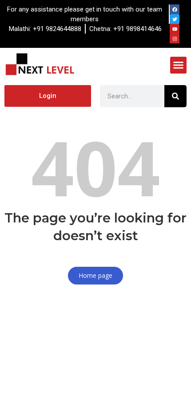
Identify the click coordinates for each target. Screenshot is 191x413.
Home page (95, 275)
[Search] (175, 96)
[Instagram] (174, 38)
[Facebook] (174, 9)
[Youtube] (174, 29)
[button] (178, 65)
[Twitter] (174, 19)
